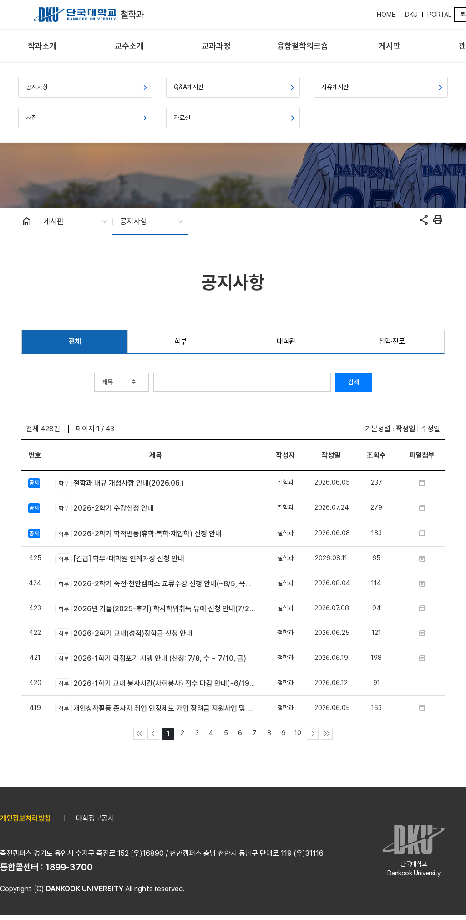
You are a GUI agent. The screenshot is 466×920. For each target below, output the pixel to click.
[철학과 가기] (74, 14)
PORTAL (439, 14)
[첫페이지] (139, 734)
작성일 (405, 428)
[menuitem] (42, 46)
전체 (75, 341)
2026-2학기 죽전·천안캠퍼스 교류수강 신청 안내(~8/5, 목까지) (157, 583)
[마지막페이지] (327, 734)
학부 (180, 341)
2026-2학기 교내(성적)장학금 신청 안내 (125, 633)
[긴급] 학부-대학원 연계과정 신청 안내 (121, 558)
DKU (411, 14)
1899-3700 (69, 867)
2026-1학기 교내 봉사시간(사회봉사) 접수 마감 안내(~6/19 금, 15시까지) (157, 683)
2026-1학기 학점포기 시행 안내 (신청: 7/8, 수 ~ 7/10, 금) (152, 658)
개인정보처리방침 (25, 818)
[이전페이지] (153, 734)
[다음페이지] (313, 734)
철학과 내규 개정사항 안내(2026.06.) (121, 483)
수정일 (430, 428)
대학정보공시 (95, 818)
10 (297, 732)
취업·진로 (392, 341)
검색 (353, 382)
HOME (386, 14)
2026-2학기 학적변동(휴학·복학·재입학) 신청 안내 (140, 533)
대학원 (286, 341)
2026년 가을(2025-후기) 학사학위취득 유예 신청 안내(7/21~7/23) (157, 608)
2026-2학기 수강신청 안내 (106, 508)
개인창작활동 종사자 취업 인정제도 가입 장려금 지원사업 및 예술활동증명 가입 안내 (157, 708)
